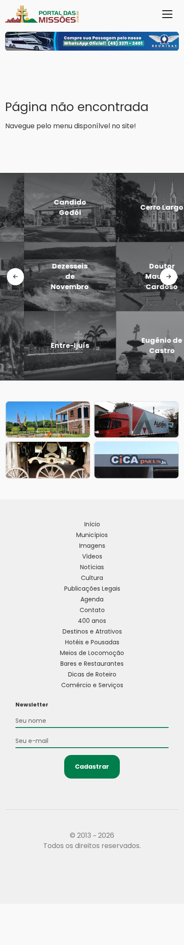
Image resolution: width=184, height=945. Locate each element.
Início (92, 524)
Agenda (92, 599)
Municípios (92, 535)
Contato (92, 610)
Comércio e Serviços (92, 685)
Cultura (92, 578)
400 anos (92, 620)
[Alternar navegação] (167, 14)
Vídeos (92, 556)
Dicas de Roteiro (92, 674)
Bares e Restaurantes (92, 663)
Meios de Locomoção (92, 653)
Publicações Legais (92, 588)
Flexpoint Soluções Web (92, 877)
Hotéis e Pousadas (92, 642)
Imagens (92, 545)
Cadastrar (92, 766)
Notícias (92, 567)
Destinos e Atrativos (92, 631)
